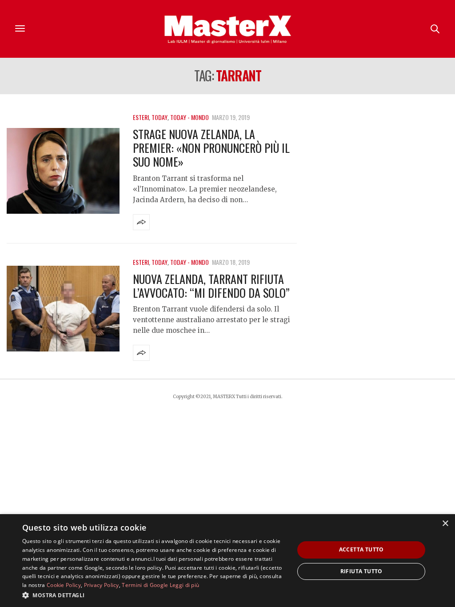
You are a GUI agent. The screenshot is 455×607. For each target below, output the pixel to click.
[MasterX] (227, 28)
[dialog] (227, 560)
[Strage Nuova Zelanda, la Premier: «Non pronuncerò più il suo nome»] (63, 171)
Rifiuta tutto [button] (361, 571)
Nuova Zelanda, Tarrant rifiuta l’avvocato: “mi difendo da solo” (211, 285)
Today (160, 117)
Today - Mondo (189, 117)
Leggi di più (185, 585)
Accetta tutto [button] (361, 549)
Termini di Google (145, 585)
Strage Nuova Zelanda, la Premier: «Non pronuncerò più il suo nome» (211, 147)
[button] (154, 595)
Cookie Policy (64, 585)
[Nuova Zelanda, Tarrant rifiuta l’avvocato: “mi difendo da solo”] (63, 308)
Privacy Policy (101, 585)
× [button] (445, 523)
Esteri (141, 117)
